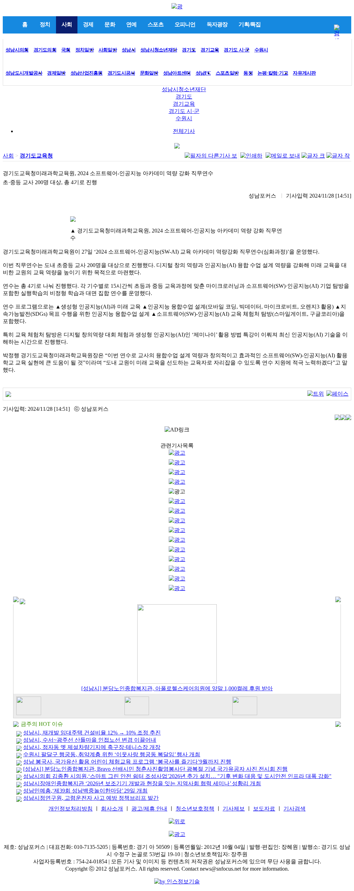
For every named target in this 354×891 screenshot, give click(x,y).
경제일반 (56, 73)
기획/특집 (250, 24)
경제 (88, 24)
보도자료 (264, 809)
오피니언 (185, 24)
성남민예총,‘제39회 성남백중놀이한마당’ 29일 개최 (85, 791)
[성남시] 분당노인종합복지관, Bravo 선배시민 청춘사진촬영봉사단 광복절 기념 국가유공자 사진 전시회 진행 (155, 769)
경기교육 (210, 50)
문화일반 (149, 73)
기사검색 (294, 809)
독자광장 (217, 24)
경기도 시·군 (236, 50)
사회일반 (108, 50)
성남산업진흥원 (87, 73)
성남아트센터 (177, 73)
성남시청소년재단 (158, 50)
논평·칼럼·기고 (273, 73)
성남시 (129, 50)
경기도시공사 (121, 73)
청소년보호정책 (195, 809)
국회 (66, 50)
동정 (248, 73)
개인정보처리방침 (70, 809)
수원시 (261, 50)
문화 (109, 24)
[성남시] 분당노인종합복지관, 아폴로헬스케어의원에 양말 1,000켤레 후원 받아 (177, 688)
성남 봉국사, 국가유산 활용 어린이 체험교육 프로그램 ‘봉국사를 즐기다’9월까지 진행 (127, 762)
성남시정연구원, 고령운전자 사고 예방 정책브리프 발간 (91, 798)
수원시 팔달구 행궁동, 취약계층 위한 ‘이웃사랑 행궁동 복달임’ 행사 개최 (111, 754)
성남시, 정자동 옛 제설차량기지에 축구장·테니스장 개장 (91, 747)
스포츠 (156, 24)
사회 (67, 24)
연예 (131, 24)
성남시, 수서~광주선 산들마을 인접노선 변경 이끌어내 (89, 740)
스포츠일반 (227, 73)
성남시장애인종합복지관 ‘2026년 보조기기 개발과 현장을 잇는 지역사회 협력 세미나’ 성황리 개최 (142, 783)
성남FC (203, 73)
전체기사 (184, 131)
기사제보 (234, 809)
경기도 (189, 50)
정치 (45, 24)
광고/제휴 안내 (149, 809)
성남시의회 (17, 50)
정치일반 (84, 50)
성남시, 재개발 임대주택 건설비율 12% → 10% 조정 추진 (92, 733)
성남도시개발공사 (24, 73)
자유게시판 (304, 73)
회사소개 (112, 809)
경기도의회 (45, 50)
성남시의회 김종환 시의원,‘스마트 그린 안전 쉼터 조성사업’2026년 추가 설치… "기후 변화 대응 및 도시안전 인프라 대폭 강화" (177, 776)
